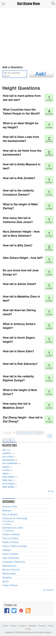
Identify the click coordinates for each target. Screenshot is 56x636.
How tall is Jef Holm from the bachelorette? (22, 153)
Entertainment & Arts (12, 527)
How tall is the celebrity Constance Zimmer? (18, 192)
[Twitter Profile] (14, 610)
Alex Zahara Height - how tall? (23, 258)
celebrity (6, 453)
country (6, 469)
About (13, 626)
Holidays (6, 549)
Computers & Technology (14, 518)
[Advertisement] (28, 36)
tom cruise (7, 456)
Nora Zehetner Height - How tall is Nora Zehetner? (21, 233)
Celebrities (9, 530)
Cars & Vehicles (10, 514)
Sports (5, 581)
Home (5, 626)
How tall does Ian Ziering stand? (19, 312)
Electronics (9, 521)
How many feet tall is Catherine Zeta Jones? (18, 220)
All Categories (48, 589)
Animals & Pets (9, 506)
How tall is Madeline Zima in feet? (21, 298)
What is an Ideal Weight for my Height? (21, 125)
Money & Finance (11, 569)
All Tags (51, 491)
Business (6, 510)
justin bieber (8, 476)
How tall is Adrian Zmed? (19, 284)
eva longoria (8, 483)
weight (5, 466)
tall (3, 449)
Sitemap (32, 626)
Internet (8, 524)
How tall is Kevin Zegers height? (19, 339)
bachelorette (8, 459)
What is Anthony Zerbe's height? (19, 326)
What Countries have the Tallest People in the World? (21, 111)
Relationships (9, 573)
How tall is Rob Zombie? (19, 178)
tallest (5, 473)
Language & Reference (13, 561)
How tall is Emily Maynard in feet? (21, 166)
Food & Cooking (10, 538)
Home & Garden (10, 553)
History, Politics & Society (14, 546)
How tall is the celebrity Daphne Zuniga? (18, 378)
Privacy (42, 626)
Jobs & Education (10, 557)
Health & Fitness (10, 542)
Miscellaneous (9, 565)
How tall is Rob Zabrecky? (20, 364)
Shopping (7, 577)
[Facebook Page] (6, 610)
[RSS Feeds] (28, 610)
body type (7, 480)
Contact (22, 626)
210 (49, 435)
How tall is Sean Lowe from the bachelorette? (21, 139)
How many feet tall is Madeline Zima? (16, 406)
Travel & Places (10, 585)
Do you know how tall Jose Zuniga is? (21, 272)
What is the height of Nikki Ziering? (20, 206)
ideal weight (8, 486)
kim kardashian (10, 463)
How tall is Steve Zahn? (18, 351)
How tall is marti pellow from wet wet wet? (22, 98)
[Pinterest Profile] (21, 610)
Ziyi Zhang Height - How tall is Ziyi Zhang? (23, 419)
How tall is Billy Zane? (17, 245)
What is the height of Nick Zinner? (20, 392)
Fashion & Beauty (11, 534)
